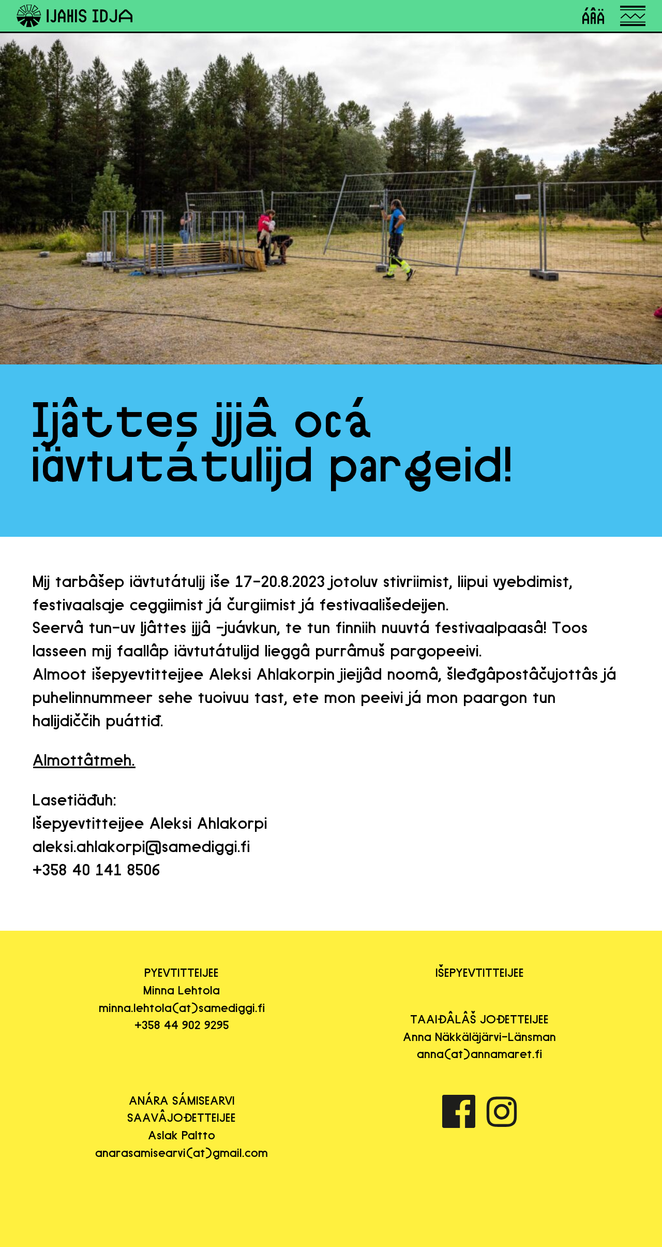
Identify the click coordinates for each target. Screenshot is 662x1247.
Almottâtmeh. (84, 760)
